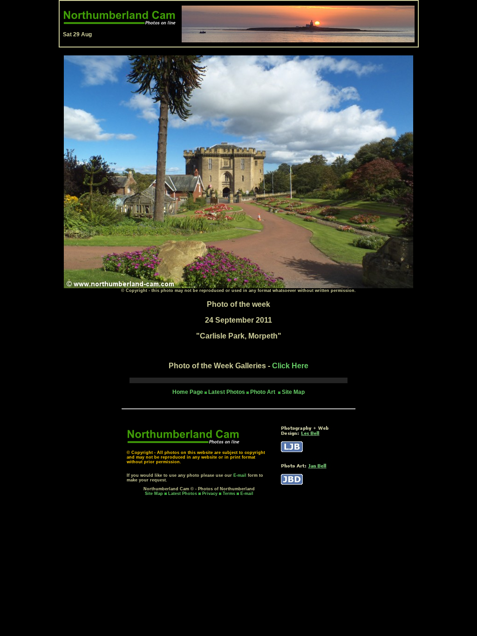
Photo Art (263, 392)
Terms (229, 493)
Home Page (187, 392)
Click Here (290, 366)
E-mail (239, 475)
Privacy (210, 493)
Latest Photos (182, 493)
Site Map (293, 392)
